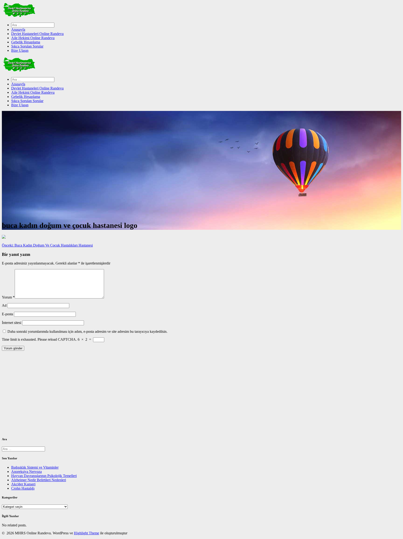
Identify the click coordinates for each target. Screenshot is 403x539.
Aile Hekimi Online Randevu (33, 38)
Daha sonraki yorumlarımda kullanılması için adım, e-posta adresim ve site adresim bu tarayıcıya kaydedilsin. (87, 331)
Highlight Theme (86, 533)
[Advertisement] (142, 395)
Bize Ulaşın (19, 50)
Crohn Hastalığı (23, 488)
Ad (4, 305)
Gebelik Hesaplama (25, 42)
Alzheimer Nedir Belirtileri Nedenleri (38, 480)
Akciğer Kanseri (23, 484)
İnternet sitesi (11, 323)
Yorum (8, 297)
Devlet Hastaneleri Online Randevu (37, 34)
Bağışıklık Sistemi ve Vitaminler (35, 467)
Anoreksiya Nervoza (26, 472)
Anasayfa (18, 29)
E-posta (7, 314)
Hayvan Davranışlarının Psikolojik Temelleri (44, 476)
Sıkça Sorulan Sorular (27, 46)
